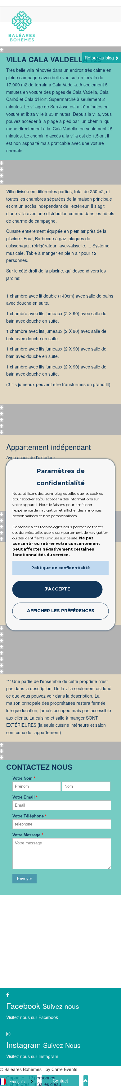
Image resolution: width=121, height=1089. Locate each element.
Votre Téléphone (29, 816)
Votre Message (27, 835)
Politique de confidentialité (60, 567)
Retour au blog (100, 57)
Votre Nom (23, 778)
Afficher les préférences (60, 610)
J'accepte (57, 589)
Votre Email (25, 797)
